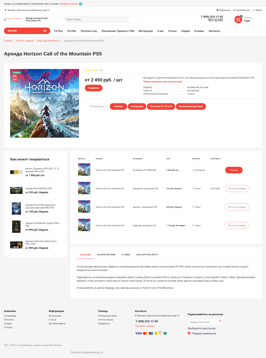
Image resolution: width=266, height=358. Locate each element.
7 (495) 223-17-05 (147, 321)
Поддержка (104, 323)
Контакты (214, 31)
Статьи (172, 31)
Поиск (135, 19)
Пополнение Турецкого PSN (117, 31)
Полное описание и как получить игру (162, 81)
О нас (160, 31)
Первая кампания (204, 333)
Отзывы (199, 31)
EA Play (71, 31)
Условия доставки (107, 316)
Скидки (185, 31)
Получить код (89, 31)
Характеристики (106, 254)
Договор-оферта (57, 323)
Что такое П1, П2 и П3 (161, 106)
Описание (85, 254)
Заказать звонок (145, 325)
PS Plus (58, 31)
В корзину (234, 170)
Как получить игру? (147, 254)
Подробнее (93, 88)
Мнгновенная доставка (191, 106)
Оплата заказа (105, 319)
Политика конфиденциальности (87, 352)
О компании (10, 316)
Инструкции (146, 31)
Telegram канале (69, 3)
